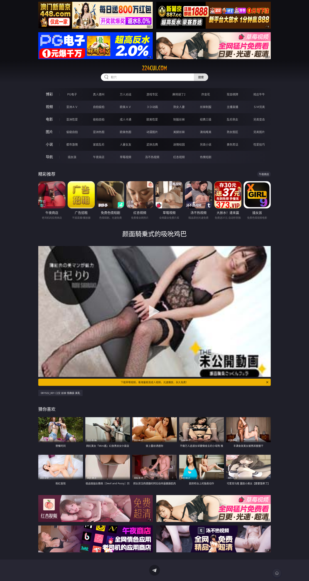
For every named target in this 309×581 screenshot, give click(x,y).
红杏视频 (179, 157)
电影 (49, 119)
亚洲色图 (98, 132)
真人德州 (98, 94)
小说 (49, 144)
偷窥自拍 (72, 132)
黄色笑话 (232, 144)
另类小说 (205, 144)
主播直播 (232, 107)
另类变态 (259, 119)
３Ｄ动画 (152, 107)
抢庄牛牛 (259, 94)
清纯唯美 (205, 132)
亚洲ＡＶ (72, 107)
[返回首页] (277, 573)
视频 (49, 106)
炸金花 (205, 94)
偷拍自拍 (98, 119)
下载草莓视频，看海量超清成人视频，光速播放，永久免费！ (154, 382)
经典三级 (205, 119)
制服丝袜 (179, 119)
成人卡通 (125, 119)
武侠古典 (152, 144)
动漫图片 (152, 132)
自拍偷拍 (98, 107)
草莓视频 (125, 157)
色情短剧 (205, 157)
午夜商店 (98, 157)
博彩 (49, 94)
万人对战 (125, 94)
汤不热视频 (152, 157)
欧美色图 (125, 132)
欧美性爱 (152, 119)
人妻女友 (125, 144)
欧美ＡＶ (125, 107)
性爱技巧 (259, 144)
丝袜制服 (205, 107)
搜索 (201, 77)
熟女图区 (232, 132)
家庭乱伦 (98, 144)
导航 (49, 157)
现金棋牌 (232, 94)
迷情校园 (179, 144)
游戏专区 (152, 94)
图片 (49, 131)
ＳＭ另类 (259, 107)
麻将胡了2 (178, 94)
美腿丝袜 (179, 132)
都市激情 (72, 144)
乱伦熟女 (232, 119)
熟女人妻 (179, 107)
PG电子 (72, 94)
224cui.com (154, 68)
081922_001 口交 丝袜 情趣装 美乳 (60, 393)
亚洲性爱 (72, 119)
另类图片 (259, 132)
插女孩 (72, 157)
